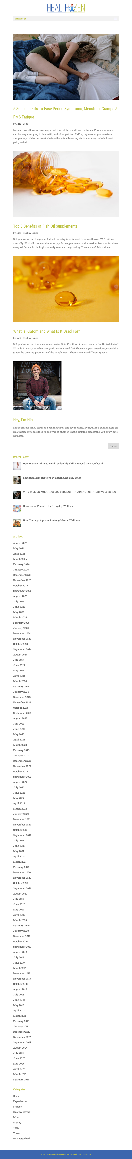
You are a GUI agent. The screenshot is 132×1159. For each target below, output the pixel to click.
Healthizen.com (58, 1154)
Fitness (17, 1106)
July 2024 (18, 659)
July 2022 (18, 787)
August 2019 (20, 952)
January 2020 (21, 930)
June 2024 (19, 665)
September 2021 (22, 835)
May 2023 (18, 734)
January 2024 (21, 691)
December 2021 (21, 819)
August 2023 (20, 718)
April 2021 (19, 856)
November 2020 (22, 877)
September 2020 (22, 888)
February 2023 (21, 750)
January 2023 (21, 755)
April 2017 (19, 1068)
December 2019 (21, 936)
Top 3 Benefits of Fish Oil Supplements (45, 226)
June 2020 (19, 904)
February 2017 (21, 1079)
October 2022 (20, 771)
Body (25, 123)
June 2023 (19, 728)
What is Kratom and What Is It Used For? (46, 331)
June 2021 (19, 845)
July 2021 (18, 840)
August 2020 (20, 893)
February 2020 (21, 925)
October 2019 (20, 941)
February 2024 (21, 686)
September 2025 (22, 590)
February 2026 (21, 564)
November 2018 (22, 978)
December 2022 (22, 760)
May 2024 (18, 670)
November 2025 (22, 580)
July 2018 (18, 994)
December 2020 (22, 872)
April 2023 (19, 739)
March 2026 (20, 559)
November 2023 (22, 702)
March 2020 (20, 920)
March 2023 (20, 744)
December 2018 (21, 973)
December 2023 (22, 697)
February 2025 (21, 622)
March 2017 (19, 1074)
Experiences (20, 1101)
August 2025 (20, 596)
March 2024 (20, 681)
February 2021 (21, 867)
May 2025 (18, 612)
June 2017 (19, 1058)
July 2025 (18, 601)
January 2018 (20, 1026)
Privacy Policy (73, 1154)
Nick (18, 123)
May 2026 (18, 548)
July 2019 (18, 957)
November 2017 (22, 1037)
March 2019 (19, 968)
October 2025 (20, 585)
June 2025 (19, 606)
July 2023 (18, 723)
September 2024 (22, 649)
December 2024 (22, 633)
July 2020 (18, 898)
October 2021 (20, 829)
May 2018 (18, 1005)
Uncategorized (21, 1138)
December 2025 (22, 574)
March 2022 (20, 808)
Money (17, 1122)
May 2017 (18, 1063)
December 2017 (21, 1031)
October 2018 (20, 983)
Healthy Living (30, 232)
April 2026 (19, 553)
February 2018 (21, 1021)
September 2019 (22, 946)
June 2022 (19, 792)
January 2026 (21, 569)
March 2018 (19, 1015)
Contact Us (86, 1154)
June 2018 (19, 999)
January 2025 (21, 628)
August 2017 (20, 1047)
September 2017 (22, 1042)
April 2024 (19, 675)
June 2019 (19, 962)
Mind (16, 1117)
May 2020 (18, 909)
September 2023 (22, 713)
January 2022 (21, 813)
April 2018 (19, 1010)
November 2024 (22, 638)
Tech (16, 1127)
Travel (16, 1133)
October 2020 (20, 883)
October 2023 (20, 707)
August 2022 (20, 782)
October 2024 (20, 643)
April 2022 (19, 803)
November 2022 (22, 766)
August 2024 (20, 654)
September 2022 (22, 776)
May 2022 (18, 798)
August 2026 (20, 543)
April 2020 (19, 914)
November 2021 (22, 824)
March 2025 (20, 617)
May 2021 (18, 851)
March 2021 (19, 861)
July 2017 (18, 1053)
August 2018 (20, 989)
